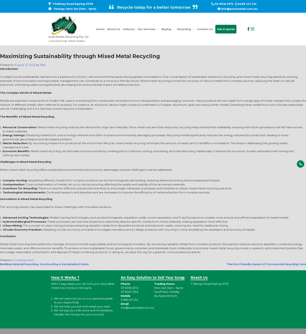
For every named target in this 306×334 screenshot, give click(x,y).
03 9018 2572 (224, 3)
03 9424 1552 (129, 291)
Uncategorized (23, 260)
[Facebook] (248, 29)
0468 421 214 (247, 3)
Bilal (43, 65)
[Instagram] (252, 29)
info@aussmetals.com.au (239, 8)
